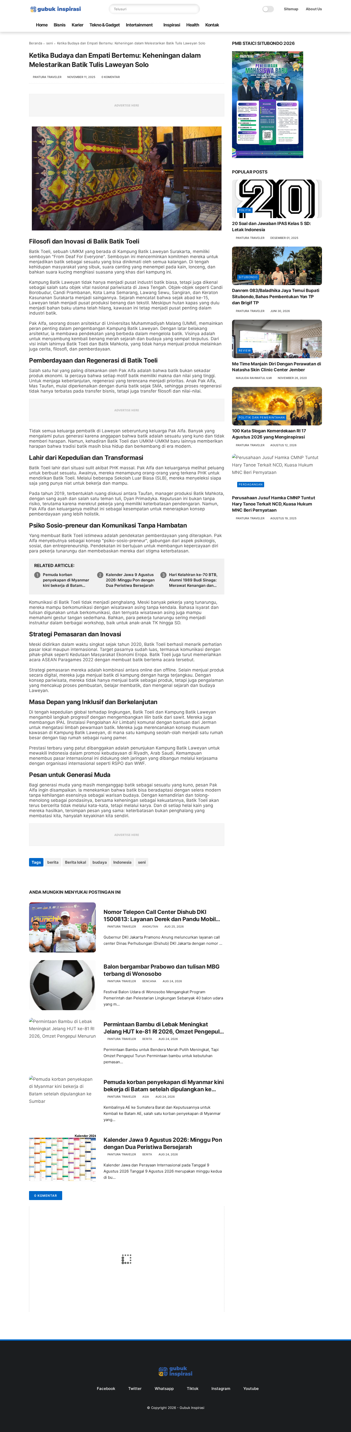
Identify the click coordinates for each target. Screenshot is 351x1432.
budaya (100, 862)
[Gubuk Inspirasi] (55, 12)
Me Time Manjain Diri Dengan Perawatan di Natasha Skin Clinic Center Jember (276, 366)
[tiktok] (261, 25)
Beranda (35, 43)
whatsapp (164, 1388)
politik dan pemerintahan (262, 417)
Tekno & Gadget (104, 24)
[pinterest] (64, 876)
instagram (220, 1388)
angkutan (150, 926)
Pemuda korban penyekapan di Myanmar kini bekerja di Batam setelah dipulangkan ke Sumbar (66, 580)
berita (53, 862)
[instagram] (269, 25)
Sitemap (291, 9)
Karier (77, 24)
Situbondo (248, 277)
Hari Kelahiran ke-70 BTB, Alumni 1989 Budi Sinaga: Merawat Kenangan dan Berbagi (193, 580)
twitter (135, 1388)
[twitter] (245, 25)
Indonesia (122, 862)
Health (192, 24)
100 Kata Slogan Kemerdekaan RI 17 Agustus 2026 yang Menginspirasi (269, 434)
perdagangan (251, 484)
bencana (149, 981)
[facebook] (236, 25)
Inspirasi (171, 24)
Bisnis (60, 24)
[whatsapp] (253, 25)
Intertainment (139, 24)
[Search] (194, 9)
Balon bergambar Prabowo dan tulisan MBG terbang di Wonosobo (162, 970)
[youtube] (278, 25)
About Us (314, 9)
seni (49, 43)
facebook (106, 1388)
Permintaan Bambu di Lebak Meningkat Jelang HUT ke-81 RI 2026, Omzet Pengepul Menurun (161, 1028)
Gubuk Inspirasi (192, 1408)
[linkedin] (74, 876)
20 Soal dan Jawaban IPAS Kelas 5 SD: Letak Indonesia (271, 226)
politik (245, 210)
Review (245, 350)
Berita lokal (75, 862)
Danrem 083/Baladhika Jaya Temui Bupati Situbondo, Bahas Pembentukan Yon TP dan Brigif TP (275, 296)
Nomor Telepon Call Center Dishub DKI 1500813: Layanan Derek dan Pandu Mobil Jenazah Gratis (160, 916)
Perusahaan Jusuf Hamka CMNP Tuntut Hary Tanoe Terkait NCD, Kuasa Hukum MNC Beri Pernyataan (273, 504)
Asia (145, 1096)
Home (42, 24)
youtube (251, 1388)
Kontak (212, 24)
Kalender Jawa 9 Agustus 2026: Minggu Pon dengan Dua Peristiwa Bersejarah (130, 580)
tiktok (192, 1388)
